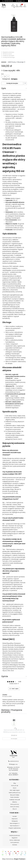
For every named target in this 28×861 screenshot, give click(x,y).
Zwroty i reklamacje (15, 840)
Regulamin (14, 838)
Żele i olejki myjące (15, 790)
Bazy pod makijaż (14, 795)
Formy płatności (14, 842)
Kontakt (15, 816)
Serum (14, 788)
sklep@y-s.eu (21, 1)
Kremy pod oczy (14, 804)
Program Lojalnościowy (15, 828)
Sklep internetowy (13, 859)
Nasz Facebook (14, 825)
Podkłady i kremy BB (14, 799)
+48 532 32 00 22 (8, 1)
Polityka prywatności (14, 835)
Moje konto (15, 818)
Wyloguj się (15, 821)
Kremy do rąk (14, 785)
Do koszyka (14, 738)
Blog (15, 783)
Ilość (2, 74)
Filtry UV (15, 809)
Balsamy (14, 802)
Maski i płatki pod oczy (14, 792)
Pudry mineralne (14, 797)
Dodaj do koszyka (12, 83)
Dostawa (14, 845)
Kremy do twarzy (14, 806)
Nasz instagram (14, 823)
